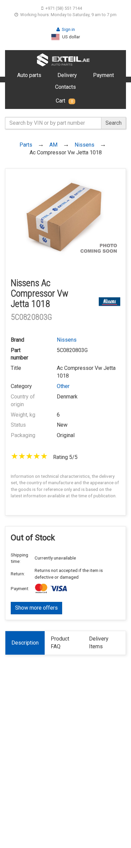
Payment (103, 75)
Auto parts (29, 75)
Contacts (65, 87)
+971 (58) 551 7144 (63, 8)
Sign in (68, 29)
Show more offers (36, 608)
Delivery (67, 75)
